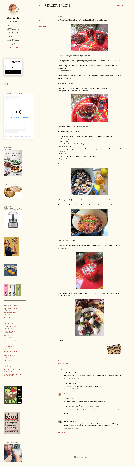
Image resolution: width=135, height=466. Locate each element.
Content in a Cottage (10, 331)
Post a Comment (63, 432)
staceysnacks (20, 136)
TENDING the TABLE (10, 340)
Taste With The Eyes (10, 308)
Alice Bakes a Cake (10, 326)
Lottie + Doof (8, 322)
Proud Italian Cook (10, 313)
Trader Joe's (42, 26)
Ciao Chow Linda (69, 421)
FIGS (39, 24)
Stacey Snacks (57, 5)
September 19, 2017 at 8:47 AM (72, 388)
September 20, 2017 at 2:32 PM (72, 428)
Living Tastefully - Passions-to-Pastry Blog (12, 375)
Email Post (66, 360)
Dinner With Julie (9, 356)
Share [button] (40, 16)
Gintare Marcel (85, 460)
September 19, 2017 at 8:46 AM (72, 378)
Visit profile (13, 47)
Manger (6, 336)
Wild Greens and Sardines (12, 369)
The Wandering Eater (10, 351)
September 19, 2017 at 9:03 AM (72, 416)
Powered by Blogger (82, 457)
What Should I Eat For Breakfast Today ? (11, 345)
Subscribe (13, 72)
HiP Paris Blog (8, 317)
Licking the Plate (9, 365)
